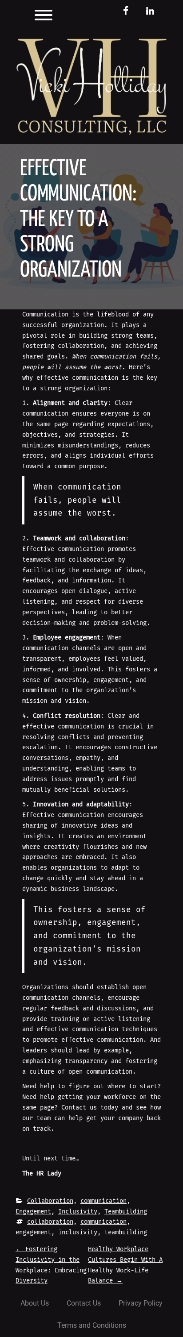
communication (103, 1201)
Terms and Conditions (91, 1325)
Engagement (33, 1211)
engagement (33, 1232)
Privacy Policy (141, 1303)
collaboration (50, 1221)
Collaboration (50, 1201)
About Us (34, 1303)
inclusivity (77, 1232)
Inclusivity (77, 1211)
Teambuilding (125, 1211)
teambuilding (125, 1232)
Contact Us (84, 1303)
